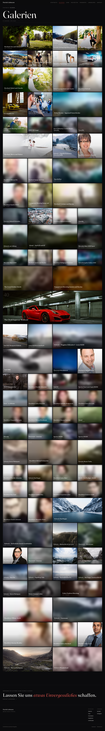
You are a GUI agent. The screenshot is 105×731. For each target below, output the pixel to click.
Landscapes (91, 2)
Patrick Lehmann (8, 709)
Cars (67, 2)
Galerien (61, 2)
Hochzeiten (74, 2)
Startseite (54, 2)
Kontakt (99, 2)
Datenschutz (99, 726)
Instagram (99, 713)
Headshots (83, 2)
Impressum (94, 726)
